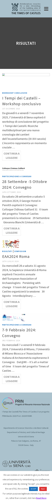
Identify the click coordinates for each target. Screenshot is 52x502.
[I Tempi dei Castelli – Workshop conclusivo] (26, 81)
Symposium (20, 251)
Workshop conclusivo (14, 93)
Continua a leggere (11, 156)
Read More (41, 498)
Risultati (7, 251)
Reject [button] (43, 489)
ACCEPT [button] (33, 489)
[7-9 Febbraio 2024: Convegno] (26, 317)
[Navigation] (46, 8)
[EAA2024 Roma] (26, 243)
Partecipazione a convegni (16, 176)
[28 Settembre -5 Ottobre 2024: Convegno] (26, 169)
